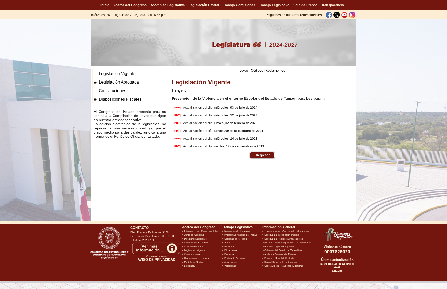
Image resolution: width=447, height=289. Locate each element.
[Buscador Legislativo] (337, 241)
